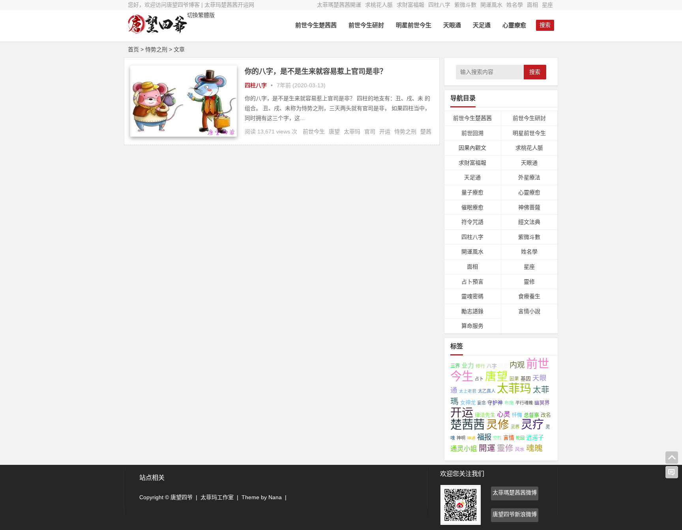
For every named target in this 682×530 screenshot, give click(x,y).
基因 (526, 379)
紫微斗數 (465, 5)
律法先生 (485, 415)
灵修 (497, 424)
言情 (508, 437)
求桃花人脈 (379, 5)
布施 (509, 402)
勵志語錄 (472, 311)
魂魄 (534, 448)
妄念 (481, 402)
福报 (484, 437)
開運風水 (491, 5)
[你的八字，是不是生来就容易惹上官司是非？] (183, 135)
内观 (517, 365)
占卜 (479, 378)
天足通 (482, 25)
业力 (467, 365)
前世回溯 (472, 133)
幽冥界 (542, 403)
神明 (461, 438)
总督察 (531, 415)
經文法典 (529, 222)
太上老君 (467, 391)
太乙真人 (486, 391)
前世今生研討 (366, 25)
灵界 (515, 427)
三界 (455, 366)
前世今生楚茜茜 (316, 25)
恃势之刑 (405, 131)
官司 (369, 131)
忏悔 (517, 415)
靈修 (529, 281)
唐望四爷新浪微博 (515, 514)
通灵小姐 (463, 449)
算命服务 (472, 326)
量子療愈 (472, 192)
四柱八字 (439, 5)
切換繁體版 (201, 15)
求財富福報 (410, 5)
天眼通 (452, 25)
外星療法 (529, 177)
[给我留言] (671, 472)
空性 (497, 438)
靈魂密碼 (472, 296)
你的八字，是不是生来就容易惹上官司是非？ (316, 71)
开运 (384, 131)
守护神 (495, 403)
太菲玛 (352, 131)
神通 (471, 438)
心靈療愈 (514, 25)
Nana (275, 497)
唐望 (334, 131)
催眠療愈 (472, 207)
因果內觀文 (472, 148)
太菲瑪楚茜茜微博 (515, 492)
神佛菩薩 (529, 207)
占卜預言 (472, 281)
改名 (546, 415)
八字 (492, 366)
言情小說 (529, 311)
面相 (532, 5)
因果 (514, 378)
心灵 (503, 414)
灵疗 (532, 424)
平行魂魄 (524, 402)
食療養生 (529, 296)
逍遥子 (535, 437)
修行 (480, 366)
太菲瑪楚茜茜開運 (339, 5)
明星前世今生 (413, 25)
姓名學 (514, 5)
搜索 (534, 72)
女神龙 (468, 403)
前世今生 (314, 131)
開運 (487, 448)
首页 (133, 49)
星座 (547, 5)
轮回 (520, 438)
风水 (520, 449)
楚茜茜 (467, 424)
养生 (503, 366)
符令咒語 (472, 222)
